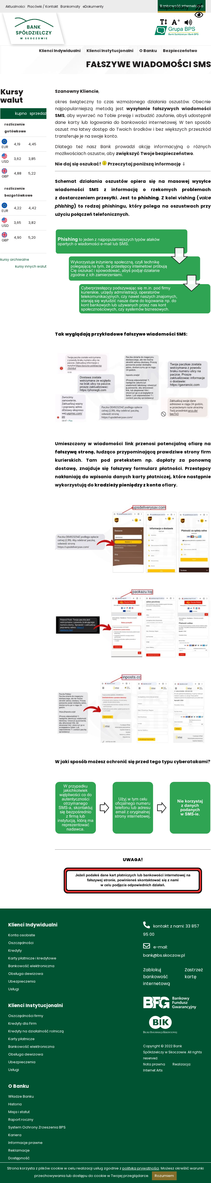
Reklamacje (19, 1150)
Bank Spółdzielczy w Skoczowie (34, 30)
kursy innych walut (30, 266)
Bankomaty (70, 6)
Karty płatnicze (21, 1038)
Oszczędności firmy (25, 1015)
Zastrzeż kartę (194, 973)
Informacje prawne (25, 1142)
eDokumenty (93, 6)
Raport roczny (20, 1119)
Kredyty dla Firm (22, 1023)
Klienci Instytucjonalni (110, 50)
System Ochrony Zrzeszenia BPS (37, 1127)
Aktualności (15, 6)
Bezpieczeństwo (180, 50)
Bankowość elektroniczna (31, 966)
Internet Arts (153, 1070)
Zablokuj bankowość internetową (156, 977)
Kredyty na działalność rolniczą (36, 1031)
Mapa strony (174, 7)
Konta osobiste (21, 935)
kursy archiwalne (14, 259)
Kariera (14, 1135)
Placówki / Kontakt (42, 6)
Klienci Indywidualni (59, 50)
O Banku (148, 50)
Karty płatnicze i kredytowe (32, 958)
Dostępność (19, 1158)
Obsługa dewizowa (25, 973)
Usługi (13, 989)
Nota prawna (154, 1064)
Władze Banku (21, 1096)
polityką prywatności (140, 1168)
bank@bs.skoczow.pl (164, 955)
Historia (15, 1104)
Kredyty (15, 950)
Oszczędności (21, 942)
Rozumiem (164, 1175)
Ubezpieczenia (21, 981)
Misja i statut (19, 1111)
